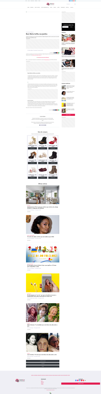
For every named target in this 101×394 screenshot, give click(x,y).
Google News (32, 0)
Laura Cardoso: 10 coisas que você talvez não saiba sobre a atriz (42, 354)
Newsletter (36, 0)
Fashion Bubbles (31, 50)
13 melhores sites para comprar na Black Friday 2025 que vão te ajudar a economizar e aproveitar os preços (68, 69)
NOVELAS (50, 375)
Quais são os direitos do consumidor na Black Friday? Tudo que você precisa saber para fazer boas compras (68, 56)
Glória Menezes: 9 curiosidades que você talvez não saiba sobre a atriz (42, 325)
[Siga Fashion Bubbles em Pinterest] (45, 125)
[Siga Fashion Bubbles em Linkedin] (44, 125)
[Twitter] (70, 0)
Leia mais (29, 211)
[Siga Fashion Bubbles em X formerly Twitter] (41, 125)
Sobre (26, 0)
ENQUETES (39, 375)
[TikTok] (75, 0)
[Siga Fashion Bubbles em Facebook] (39, 125)
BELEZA (56, 375)
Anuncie (29, 0)
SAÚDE (59, 375)
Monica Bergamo (47, 59)
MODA (54, 375)
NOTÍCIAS (43, 375)
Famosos (28, 323)
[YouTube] (73, 0)
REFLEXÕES (65, 375)
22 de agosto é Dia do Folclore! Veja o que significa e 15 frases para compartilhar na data (41, 266)
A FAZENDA (35, 375)
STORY (69, 375)
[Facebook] (69, 0)
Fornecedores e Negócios (30, 32)
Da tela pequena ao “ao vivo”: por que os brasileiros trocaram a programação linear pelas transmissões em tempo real (41, 295)
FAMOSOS (47, 375)
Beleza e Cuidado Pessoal (30, 235)
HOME (32, 375)
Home (28, 7)
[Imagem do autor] (26, 50)
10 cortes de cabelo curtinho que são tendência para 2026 (40, 236)
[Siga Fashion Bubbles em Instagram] (42, 125)
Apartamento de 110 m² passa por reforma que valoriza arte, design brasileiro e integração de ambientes (42, 207)
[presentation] (42, 194)
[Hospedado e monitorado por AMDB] (50, 393)
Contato (39, 0)
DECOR (62, 375)
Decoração (63, 7)
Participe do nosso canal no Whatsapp (43, 57)
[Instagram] (72, 0)
